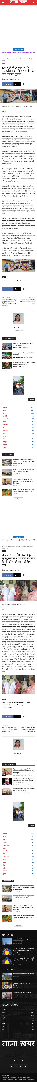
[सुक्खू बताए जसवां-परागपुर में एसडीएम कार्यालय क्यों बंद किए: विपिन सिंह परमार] (7, 365)
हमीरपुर (7, 59)
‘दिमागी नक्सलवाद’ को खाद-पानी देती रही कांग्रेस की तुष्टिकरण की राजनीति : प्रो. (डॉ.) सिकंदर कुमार (23, 481)
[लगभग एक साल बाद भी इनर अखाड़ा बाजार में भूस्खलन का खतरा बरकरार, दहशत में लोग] (7, 492)
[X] (21, 1066)
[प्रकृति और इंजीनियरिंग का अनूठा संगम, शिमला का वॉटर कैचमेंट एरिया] (7, 941)
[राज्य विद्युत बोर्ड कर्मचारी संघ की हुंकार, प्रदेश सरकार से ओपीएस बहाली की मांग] (7, 472)
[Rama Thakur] (3, 79)
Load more (18, 499)
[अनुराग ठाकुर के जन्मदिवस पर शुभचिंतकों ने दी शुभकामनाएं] (7, 355)
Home (3, 59)
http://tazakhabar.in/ (18, 330)
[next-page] (6, 372)
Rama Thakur (10, 79)
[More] (24, 84)
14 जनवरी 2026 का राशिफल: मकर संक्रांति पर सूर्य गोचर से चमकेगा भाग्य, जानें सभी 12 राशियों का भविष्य (23, 960)
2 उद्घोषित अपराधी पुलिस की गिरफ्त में (22, 992)
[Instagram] (16, 1066)
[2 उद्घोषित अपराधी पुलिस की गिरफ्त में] (7, 995)
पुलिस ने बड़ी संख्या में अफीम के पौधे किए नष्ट (23, 973)
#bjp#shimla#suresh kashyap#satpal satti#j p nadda (16, 280)
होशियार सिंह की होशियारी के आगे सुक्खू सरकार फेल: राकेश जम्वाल (27, 302)
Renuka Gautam (18, 357)
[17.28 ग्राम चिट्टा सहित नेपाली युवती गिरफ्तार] (7, 985)
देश (3, 358)
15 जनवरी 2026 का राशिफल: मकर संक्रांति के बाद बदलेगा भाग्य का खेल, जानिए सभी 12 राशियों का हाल (23, 950)
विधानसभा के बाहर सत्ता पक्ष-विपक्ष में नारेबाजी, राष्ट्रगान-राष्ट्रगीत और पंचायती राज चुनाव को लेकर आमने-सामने (24, 461)
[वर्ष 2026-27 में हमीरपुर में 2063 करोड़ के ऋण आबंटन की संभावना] (7, 346)
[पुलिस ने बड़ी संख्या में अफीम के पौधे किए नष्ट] (7, 976)
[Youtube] (25, 1066)
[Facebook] (11, 1066)
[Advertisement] (18, 24)
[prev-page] (3, 372)
